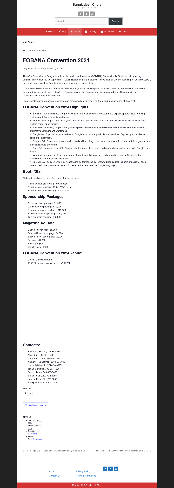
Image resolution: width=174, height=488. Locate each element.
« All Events (28, 42)
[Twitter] (86, 13)
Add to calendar (36, 405)
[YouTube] (92, 13)
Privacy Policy (83, 471)
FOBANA (96, 76)
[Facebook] (80, 13)
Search (115, 21)
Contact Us (55, 475)
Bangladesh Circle (87, 4)
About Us (54, 471)
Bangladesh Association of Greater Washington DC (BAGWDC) (118, 79)
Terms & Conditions (86, 475)
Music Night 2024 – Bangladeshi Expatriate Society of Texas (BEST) (56, 450)
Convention (32, 433)
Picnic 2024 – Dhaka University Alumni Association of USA (122, 450)
